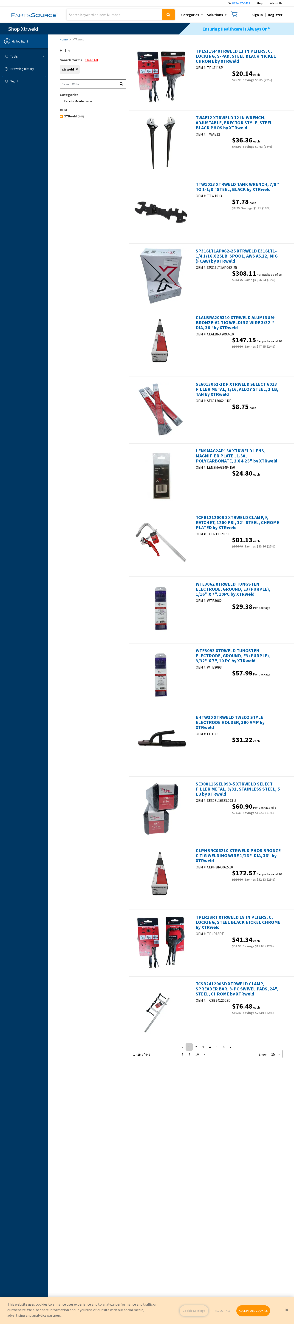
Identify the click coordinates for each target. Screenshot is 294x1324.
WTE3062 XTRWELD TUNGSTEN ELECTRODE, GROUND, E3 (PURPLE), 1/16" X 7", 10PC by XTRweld (233, 589)
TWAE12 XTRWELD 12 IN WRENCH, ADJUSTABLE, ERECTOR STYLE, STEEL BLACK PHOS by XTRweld (234, 122)
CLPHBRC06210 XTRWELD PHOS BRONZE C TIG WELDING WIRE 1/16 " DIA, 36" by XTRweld (238, 855)
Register (275, 14)
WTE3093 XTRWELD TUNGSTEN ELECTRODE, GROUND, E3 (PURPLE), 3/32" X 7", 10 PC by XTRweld (233, 655)
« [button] (182, 1047)
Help (260, 3)
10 (197, 1054)
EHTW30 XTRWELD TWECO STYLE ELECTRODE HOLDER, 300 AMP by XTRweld (230, 722)
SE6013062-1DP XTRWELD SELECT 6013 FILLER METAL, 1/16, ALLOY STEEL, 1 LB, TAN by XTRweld (237, 389)
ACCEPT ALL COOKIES (253, 1311)
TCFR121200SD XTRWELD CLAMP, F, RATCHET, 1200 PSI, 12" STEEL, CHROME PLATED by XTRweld (237, 522)
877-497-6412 (241, 3)
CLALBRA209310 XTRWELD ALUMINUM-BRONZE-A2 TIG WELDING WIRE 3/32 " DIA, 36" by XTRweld (236, 322)
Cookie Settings (194, 1311)
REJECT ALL (222, 1311)
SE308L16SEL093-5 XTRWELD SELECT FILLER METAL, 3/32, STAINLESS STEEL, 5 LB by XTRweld (238, 789)
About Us (276, 3)
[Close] (287, 1310)
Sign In (257, 14)
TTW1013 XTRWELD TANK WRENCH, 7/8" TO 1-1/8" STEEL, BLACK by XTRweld (237, 187)
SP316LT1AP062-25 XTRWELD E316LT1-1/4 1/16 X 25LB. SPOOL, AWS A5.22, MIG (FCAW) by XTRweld (237, 256)
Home (64, 39)
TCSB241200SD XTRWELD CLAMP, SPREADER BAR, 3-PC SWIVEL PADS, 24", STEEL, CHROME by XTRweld (237, 988)
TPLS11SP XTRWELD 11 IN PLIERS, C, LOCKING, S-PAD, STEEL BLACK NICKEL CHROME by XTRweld (236, 56)
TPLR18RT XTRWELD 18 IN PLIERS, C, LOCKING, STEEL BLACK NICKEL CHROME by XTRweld (238, 922)
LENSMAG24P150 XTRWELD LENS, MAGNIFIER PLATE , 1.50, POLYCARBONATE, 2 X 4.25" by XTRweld (236, 455)
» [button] (204, 1054)
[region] (147, 1310)
